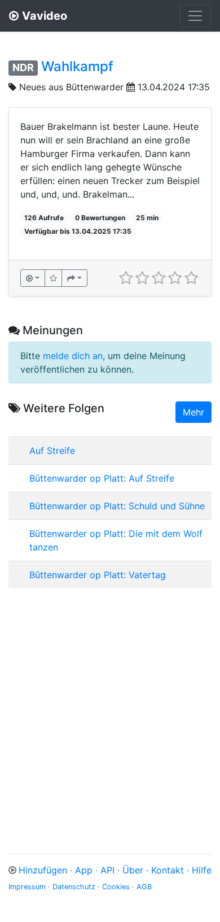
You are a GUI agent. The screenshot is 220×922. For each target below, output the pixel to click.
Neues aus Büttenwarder (71, 87)
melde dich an (73, 355)
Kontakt (167, 870)
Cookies (116, 886)
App (84, 870)
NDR (23, 67)
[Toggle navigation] (195, 16)
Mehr (193, 412)
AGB (144, 886)
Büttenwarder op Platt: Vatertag (97, 574)
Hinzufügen (43, 870)
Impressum (27, 886)
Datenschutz (73, 886)
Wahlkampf (77, 66)
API (107, 870)
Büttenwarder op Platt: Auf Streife (101, 478)
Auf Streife (52, 450)
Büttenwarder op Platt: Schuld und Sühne (117, 506)
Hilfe (202, 870)
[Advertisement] (110, 707)
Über (132, 870)
